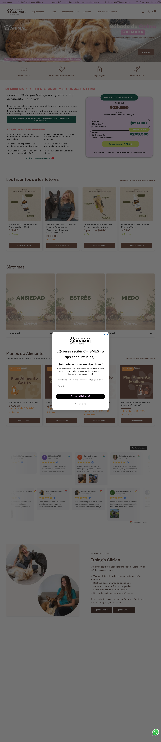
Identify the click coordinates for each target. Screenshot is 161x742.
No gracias (80, 404)
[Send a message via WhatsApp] (156, 732)
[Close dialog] (106, 334)
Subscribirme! (80, 396)
